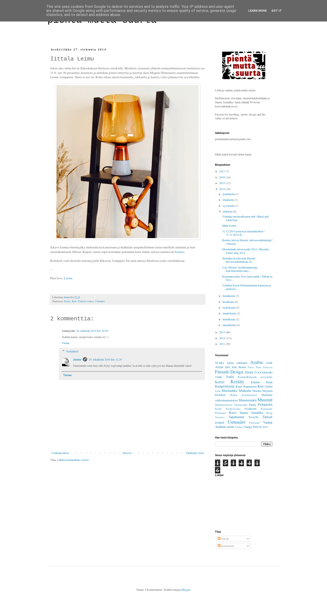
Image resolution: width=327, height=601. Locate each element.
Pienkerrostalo (233, 408)
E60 (227, 367)
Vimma (238, 427)
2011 (222, 344)
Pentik (218, 408)
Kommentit (227, 546)
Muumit (265, 400)
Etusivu (127, 453)
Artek (269, 363)
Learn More (257, 10)
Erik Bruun (239, 367)
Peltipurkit (265, 404)
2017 (222, 171)
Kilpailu (255, 382)
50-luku (219, 363)
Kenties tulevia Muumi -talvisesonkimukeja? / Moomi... (247, 241)
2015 (222, 183)
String (269, 413)
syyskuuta (229, 206)
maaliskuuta (230, 313)
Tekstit (224, 539)
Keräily (237, 381)
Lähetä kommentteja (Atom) (73, 460)
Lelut (217, 391)
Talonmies (220, 417)
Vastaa (65, 343)
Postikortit (250, 408)
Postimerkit (266, 408)
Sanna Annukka (251, 412)
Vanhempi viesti (195, 453)
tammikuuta (230, 325)
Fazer (251, 367)
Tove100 (253, 417)
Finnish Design (229, 372)
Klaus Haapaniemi (246, 386)
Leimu (68, 278)
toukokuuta (229, 307)
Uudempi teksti (60, 453)
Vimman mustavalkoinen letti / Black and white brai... (245, 218)
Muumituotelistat (223, 404)
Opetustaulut (240, 404)
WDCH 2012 (260, 427)
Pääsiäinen (220, 413)
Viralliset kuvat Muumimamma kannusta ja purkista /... (246, 286)
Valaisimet (254, 422)
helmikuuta (229, 319)
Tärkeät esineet (86, 301)
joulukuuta (229, 194)
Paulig (252, 404)
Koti (74, 301)
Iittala (67, 301)
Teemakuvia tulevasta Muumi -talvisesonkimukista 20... (239, 259)
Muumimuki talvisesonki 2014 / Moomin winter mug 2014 (245, 250)
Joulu (230, 376)
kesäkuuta (229, 302)
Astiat (219, 367)
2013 (222, 332)
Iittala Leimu (229, 225)
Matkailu (245, 390)
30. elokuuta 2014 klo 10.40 (92, 331)
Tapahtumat (236, 417)
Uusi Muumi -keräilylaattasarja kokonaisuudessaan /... (239, 269)
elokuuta (228, 211)
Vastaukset (72, 351)
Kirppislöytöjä (224, 386)
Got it (276, 10)
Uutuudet (100, 301)
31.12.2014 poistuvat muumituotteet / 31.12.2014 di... (243, 232)
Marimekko (229, 390)
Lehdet (268, 386)
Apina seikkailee (237, 363)
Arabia (256, 362)
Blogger (185, 589)
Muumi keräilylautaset (243, 395)
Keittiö (219, 382)
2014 (222, 189)
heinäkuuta (229, 296)
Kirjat (269, 382)
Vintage (247, 427)
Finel (258, 367)
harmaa (179, 252)
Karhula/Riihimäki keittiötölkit (255, 377)
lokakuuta (228, 200)
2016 (222, 177)
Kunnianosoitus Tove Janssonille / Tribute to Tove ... (247, 278)
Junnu (77, 359)
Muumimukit (248, 400)
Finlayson (267, 367)
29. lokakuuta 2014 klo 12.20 (105, 359)
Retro (233, 412)
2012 (222, 338)
